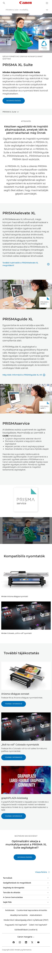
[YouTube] (38, 942)
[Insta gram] (20, 942)
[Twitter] (32, 942)
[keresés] (4, 3)
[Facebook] (14, 942)
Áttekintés (26, 121)
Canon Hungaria (25, 937)
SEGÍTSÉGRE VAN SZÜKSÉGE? (26, 836)
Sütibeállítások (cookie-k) (26, 930)
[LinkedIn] (26, 942)
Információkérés (13, 101)
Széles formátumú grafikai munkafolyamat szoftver (23, 58)
